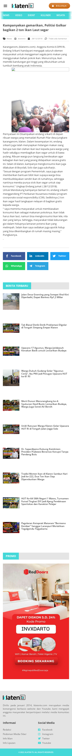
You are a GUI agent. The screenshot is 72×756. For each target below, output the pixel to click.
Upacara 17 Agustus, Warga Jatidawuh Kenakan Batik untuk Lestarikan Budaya (43, 349)
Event (31, 15)
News (6, 15)
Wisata (60, 15)
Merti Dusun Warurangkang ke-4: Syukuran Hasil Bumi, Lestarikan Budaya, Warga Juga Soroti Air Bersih (44, 403)
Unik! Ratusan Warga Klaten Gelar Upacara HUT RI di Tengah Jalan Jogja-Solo (45, 427)
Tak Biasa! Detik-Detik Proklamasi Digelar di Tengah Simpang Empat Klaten (44, 326)
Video (18, 15)
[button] (5, 6)
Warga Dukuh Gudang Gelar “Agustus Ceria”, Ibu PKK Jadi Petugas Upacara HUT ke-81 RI (44, 373)
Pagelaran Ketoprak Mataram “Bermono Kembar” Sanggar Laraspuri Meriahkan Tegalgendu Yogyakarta (43, 526)
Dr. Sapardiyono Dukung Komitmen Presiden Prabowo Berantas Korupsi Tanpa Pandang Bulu (44, 451)
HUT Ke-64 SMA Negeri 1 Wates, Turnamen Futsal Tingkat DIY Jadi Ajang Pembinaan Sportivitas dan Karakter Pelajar (45, 501)
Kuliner (46, 15)
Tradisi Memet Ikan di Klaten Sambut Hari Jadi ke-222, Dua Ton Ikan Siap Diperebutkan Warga (44, 476)
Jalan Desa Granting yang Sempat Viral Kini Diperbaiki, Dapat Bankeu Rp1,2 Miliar (45, 296)
